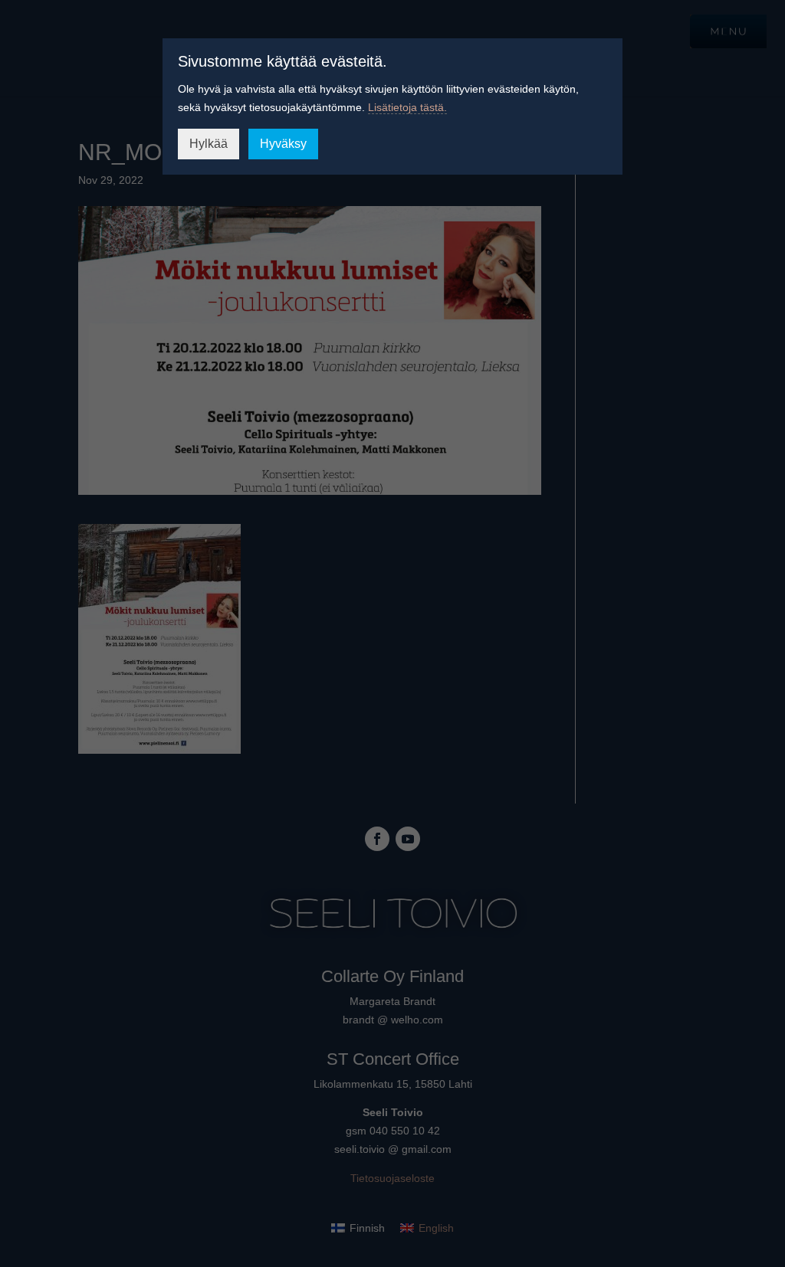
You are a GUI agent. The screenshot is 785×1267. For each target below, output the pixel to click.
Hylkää (208, 143)
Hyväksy (283, 143)
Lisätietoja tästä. (407, 107)
